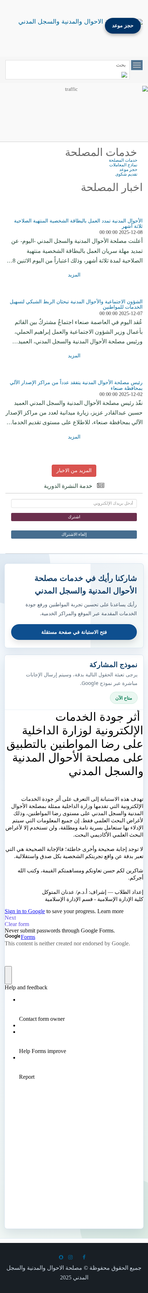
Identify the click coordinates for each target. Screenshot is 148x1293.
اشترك (74, 516)
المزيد (74, 275)
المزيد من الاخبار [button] (74, 470)
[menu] (137, 65)
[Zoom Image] (74, 214)
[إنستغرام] (72, 1257)
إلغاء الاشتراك (74, 534)
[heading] (74, 487)
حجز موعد (123, 25)
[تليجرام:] (63, 1257)
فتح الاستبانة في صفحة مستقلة (74, 631)
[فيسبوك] (86, 1257)
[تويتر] (79, 1257)
